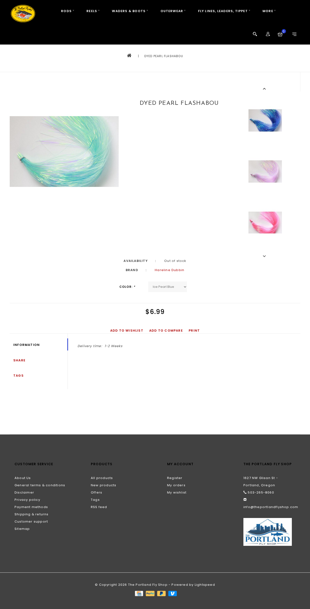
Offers (96, 492)
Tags (18, 375)
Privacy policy (27, 499)
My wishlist (176, 492)
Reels (91, 11)
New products (103, 485)
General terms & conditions (40, 485)
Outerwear (172, 11)
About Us (23, 478)
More (268, 11)
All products (102, 478)
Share (19, 360)
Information (26, 345)
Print (194, 330)
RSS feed (99, 507)
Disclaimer (24, 492)
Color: (127, 287)
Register (175, 478)
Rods (66, 11)
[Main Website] (269, 532)
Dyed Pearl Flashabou (163, 56)
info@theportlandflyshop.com (270, 507)
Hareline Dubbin (169, 270)
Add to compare (166, 330)
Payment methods (31, 507)
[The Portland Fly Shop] (23, 13)
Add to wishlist (126, 330)
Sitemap (22, 528)
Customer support (31, 521)
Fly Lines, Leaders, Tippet (223, 11)
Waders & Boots (129, 11)
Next (265, 256)
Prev (265, 88)
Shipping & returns (32, 514)
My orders (176, 485)
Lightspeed (205, 584)
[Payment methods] (138, 593)
